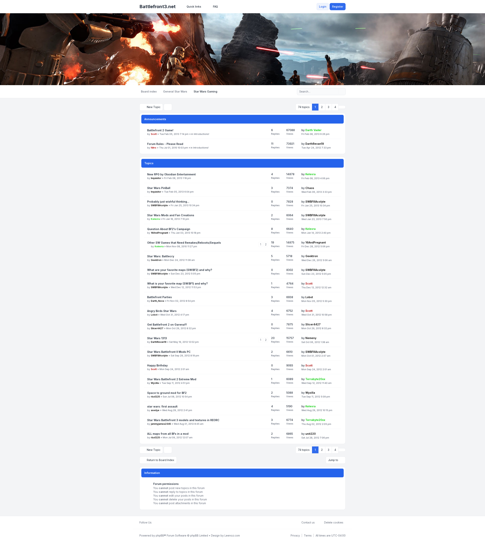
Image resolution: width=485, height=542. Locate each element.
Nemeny (310, 338)
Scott (154, 134)
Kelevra (310, 174)
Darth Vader (313, 130)
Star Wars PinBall (158, 188)
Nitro (153, 147)
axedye (155, 410)
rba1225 (155, 396)
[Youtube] (160, 522)
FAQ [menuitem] (215, 6)
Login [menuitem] (322, 6)
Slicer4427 (157, 328)
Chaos (309, 188)
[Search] (335, 91)
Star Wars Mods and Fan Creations (170, 215)
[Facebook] (154, 522)
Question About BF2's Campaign (168, 229)
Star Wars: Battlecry (160, 256)
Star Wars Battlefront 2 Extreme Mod (171, 379)
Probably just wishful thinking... (168, 201)
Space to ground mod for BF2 (167, 392)
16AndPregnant (159, 232)
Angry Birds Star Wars (162, 311)
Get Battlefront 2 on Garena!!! (167, 324)
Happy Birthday (157, 365)
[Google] (163, 522)
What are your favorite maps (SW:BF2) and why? (179, 269)
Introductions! (201, 134)
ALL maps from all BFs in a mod (168, 433)
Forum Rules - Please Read (165, 143)
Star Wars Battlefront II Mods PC (169, 351)
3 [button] (328, 107)
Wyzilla (155, 383)
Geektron (156, 260)
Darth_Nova (157, 300)
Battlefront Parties (159, 297)
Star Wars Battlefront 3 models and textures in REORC (183, 420)
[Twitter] (157, 522)
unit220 (310, 433)
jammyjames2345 (161, 423)
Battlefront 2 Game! (160, 130)
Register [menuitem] (337, 6)
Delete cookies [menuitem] (333, 522)
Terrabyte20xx (315, 379)
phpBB (160, 535)
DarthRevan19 (314, 143)
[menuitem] (192, 6)
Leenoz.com (232, 535)
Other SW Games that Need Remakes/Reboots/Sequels (184, 242)
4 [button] (335, 107)
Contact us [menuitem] (308, 522)
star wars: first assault (162, 406)
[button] (342, 107)
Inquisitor (156, 178)
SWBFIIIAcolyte (159, 205)
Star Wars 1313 (157, 338)
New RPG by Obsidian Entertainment (171, 174)
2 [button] (322, 107)
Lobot (309, 297)
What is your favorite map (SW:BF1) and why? (177, 283)
